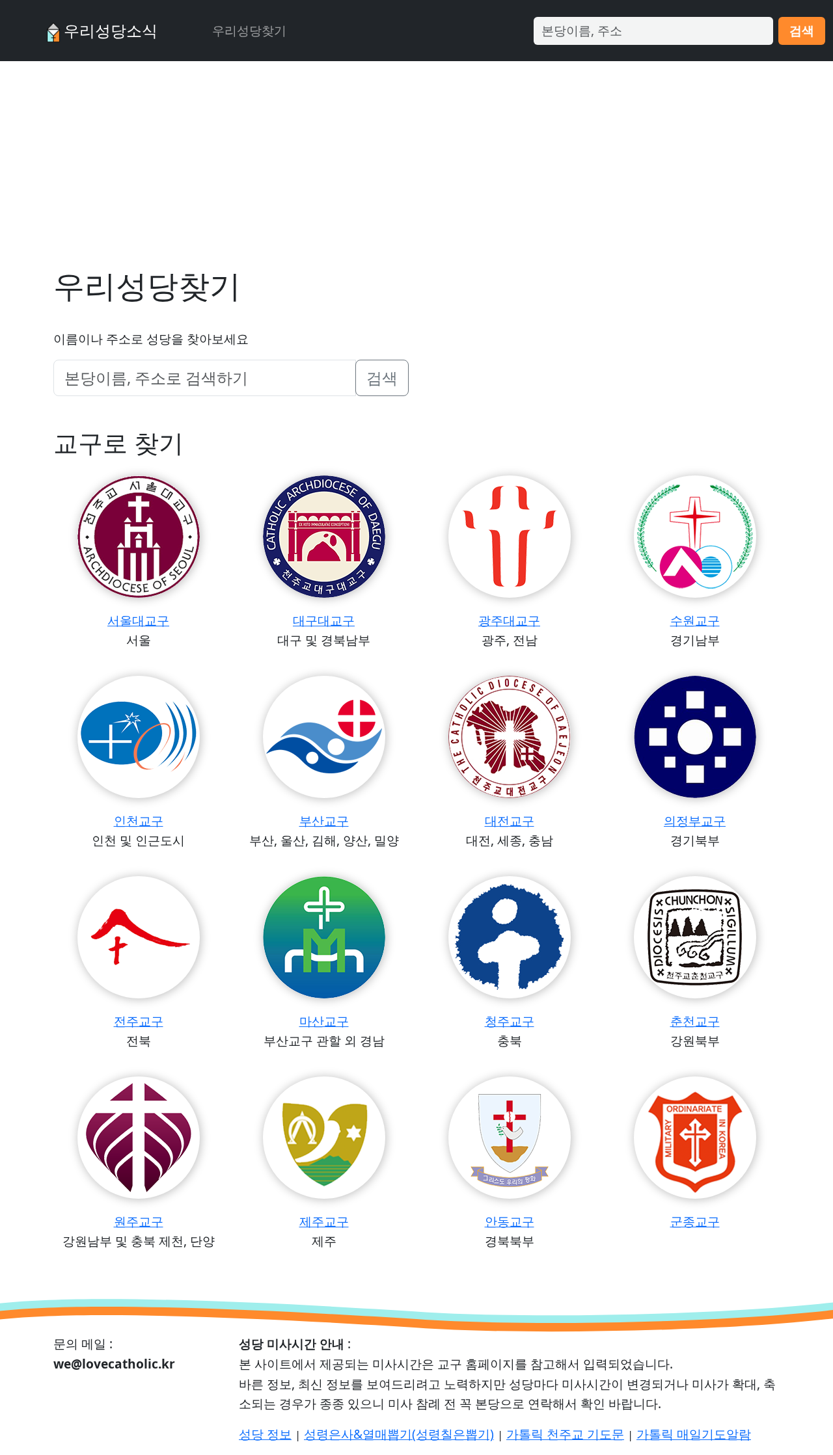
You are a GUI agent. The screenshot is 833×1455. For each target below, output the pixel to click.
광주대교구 (509, 620)
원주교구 (138, 1221)
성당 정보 (265, 1434)
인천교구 (138, 820)
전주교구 (138, 1021)
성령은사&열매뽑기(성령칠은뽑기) (399, 1434)
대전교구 (509, 820)
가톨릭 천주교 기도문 (565, 1434)
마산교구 (324, 1021)
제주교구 (324, 1221)
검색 (801, 30)
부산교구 (324, 820)
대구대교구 (324, 620)
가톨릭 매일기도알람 (693, 1434)
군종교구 (695, 1221)
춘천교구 (695, 1021)
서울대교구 (138, 620)
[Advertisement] (416, 159)
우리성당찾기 (249, 30)
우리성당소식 (108, 30)
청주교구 (509, 1021)
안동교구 (509, 1221)
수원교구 (695, 620)
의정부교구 (695, 820)
